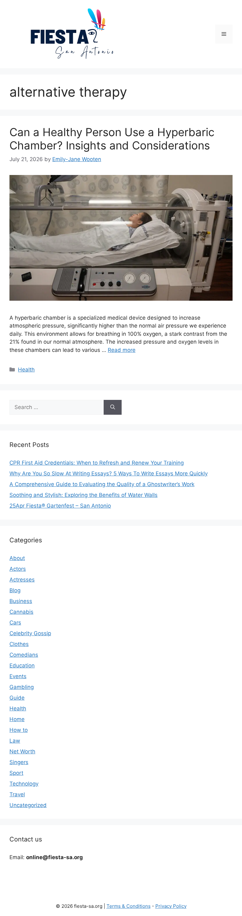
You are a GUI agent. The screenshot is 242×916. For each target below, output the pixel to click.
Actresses (22, 579)
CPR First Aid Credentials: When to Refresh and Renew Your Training (96, 463)
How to (18, 730)
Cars (15, 622)
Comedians (23, 655)
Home (17, 719)
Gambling (21, 687)
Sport (16, 773)
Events (17, 676)
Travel (17, 794)
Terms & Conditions (129, 906)
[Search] (113, 407)
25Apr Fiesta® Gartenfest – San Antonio (60, 506)
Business (20, 601)
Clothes (19, 644)
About (17, 558)
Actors (17, 569)
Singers (18, 762)
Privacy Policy (171, 906)
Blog (14, 590)
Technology (23, 783)
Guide (17, 698)
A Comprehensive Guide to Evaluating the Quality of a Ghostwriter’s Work (101, 484)
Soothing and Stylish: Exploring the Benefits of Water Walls (83, 495)
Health (26, 369)
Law (14, 741)
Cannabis (21, 612)
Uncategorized (28, 805)
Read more (121, 350)
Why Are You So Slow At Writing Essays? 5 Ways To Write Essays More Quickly (108, 473)
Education (22, 665)
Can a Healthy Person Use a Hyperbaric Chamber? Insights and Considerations (112, 138)
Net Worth (22, 751)
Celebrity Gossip (30, 633)
